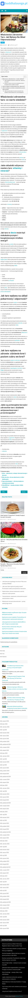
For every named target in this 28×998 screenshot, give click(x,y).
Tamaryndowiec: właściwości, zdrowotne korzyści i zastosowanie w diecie (14, 597)
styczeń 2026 (5, 738)
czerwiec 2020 (5, 913)
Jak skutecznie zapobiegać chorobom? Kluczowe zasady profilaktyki (14, 582)
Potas (2, 370)
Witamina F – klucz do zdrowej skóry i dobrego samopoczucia (5, 491)
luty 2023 (4, 820)
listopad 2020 (5, 899)
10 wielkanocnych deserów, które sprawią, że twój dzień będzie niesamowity (12, 667)
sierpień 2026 (5, 721)
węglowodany (4, 259)
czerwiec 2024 (5, 788)
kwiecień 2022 (5, 849)
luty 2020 (4, 925)
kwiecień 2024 (5, 794)
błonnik (20, 323)
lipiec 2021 (4, 876)
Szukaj (2, 570)
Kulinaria (4, 656)
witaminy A (8, 52)
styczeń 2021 (5, 893)
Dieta (2, 42)
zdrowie (21, 152)
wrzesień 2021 (5, 870)
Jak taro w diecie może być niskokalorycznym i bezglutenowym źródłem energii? (14, 84)
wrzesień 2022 (5, 835)
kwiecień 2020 (5, 919)
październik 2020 (6, 902)
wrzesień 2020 (5, 905)
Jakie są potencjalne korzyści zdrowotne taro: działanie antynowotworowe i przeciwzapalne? (14, 91)
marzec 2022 (5, 852)
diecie (13, 233)
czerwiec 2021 (5, 878)
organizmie (4, 130)
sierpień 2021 (5, 873)
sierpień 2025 (5, 750)
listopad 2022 (5, 829)
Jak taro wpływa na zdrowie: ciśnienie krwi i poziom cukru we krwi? (13, 88)
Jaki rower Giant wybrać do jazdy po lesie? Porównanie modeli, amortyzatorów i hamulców (14, 587)
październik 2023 (6, 802)
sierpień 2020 (5, 908)
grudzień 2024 (5, 770)
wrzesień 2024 (5, 779)
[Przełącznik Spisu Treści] (24, 76)
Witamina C (24, 332)
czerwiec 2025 (5, 756)
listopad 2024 (5, 773)
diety (23, 159)
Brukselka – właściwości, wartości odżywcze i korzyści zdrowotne (24, 491)
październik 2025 (6, 744)
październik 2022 (6, 832)
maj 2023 (4, 814)
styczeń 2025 (5, 767)
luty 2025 (4, 765)
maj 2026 (4, 729)
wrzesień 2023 (5, 805)
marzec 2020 (5, 922)
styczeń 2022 (5, 858)
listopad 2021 (5, 864)
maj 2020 (4, 916)
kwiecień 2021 (5, 884)
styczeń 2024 (5, 797)
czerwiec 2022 (5, 843)
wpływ (15, 302)
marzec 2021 (5, 887)
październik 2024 (6, 776)
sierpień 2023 (5, 808)
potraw (21, 157)
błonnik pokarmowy (10, 182)
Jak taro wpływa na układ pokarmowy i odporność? (13, 86)
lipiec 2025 (4, 753)
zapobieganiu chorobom (16, 368)
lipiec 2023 (4, 811)
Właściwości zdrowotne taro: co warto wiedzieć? (13, 79)
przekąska (11, 280)
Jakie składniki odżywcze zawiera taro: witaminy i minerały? (15, 81)
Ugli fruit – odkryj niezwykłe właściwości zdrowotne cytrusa (14, 540)
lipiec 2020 (4, 911)
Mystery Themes (19, 996)
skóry (24, 152)
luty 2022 (4, 855)
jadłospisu (17, 340)
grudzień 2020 (5, 896)
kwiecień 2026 (5, 732)
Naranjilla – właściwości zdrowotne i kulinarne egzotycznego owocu (12, 564)
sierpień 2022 (5, 838)
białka (15, 265)
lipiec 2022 (4, 840)
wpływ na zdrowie (15, 360)
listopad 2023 (5, 800)
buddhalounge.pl (13, 45)
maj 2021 (4, 881)
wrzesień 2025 (5, 747)
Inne (3, 653)
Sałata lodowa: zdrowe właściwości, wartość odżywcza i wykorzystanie (13, 592)
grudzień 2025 (5, 741)
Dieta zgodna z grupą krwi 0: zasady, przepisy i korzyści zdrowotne (13, 516)
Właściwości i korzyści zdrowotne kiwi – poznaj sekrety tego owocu (13, 602)
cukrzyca (4, 451)
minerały (9, 204)
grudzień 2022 (5, 826)
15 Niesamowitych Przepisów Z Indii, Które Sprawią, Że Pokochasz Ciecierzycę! (13, 678)
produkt (11, 244)
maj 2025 (4, 759)
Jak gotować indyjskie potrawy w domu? (12, 991)
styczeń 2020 (5, 928)
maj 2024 (4, 791)
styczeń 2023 (5, 823)
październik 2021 (6, 867)
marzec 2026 (5, 735)
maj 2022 (4, 846)
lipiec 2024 (4, 785)
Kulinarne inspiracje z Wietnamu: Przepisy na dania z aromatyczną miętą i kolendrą (14, 689)
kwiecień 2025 (5, 762)
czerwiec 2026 (5, 727)
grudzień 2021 (5, 861)
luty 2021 (4, 890)
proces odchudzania (5, 291)
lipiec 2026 (4, 724)
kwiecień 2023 (5, 817)
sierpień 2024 (5, 782)
